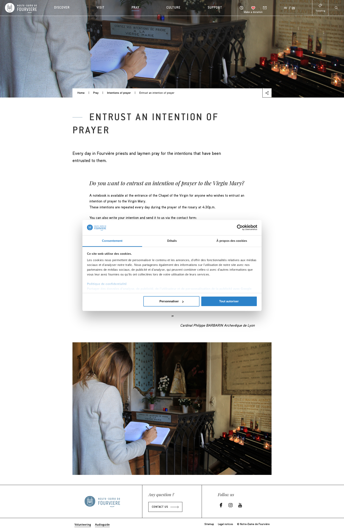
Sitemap (209, 524)
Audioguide (102, 524)
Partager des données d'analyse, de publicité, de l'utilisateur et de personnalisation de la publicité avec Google (169, 288)
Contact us (160, 507)
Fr (285, 8)
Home (81, 92)
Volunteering (82, 524)
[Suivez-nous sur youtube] (240, 505)
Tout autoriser (229, 301)
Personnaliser (169, 301)
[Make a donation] (253, 8)
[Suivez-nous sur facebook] (221, 505)
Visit (101, 7)
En (293, 8)
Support (215, 7)
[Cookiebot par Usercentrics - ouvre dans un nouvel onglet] (239, 227)
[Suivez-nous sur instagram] (230, 505)
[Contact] (265, 8)
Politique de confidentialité (107, 284)
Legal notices (225, 524)
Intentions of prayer (119, 92)
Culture (173, 7)
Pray (135, 7)
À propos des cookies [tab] (231, 240)
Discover (62, 7)
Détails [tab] (172, 240)
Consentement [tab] (112, 240)
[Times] (241, 8)
